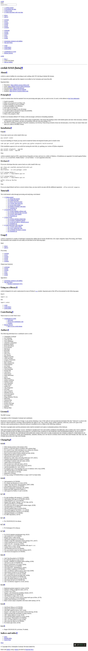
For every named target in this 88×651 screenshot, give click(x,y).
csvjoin (6, 24)
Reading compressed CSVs (15, 284)
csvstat (6, 38)
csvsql (5, 36)
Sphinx (8, 649)
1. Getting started (8, 7)
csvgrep (6, 23)
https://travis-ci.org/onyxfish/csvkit (19, 91)
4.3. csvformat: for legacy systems (17, 230)
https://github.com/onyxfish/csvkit (20, 85)
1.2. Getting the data (13, 200)
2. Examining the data (10, 9)
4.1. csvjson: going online (14, 226)
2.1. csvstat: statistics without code (17, 211)
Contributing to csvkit (10, 51)
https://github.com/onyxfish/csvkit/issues (19, 86)
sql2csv (6, 17)
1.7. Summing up (12, 208)
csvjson (6, 32)
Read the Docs (29, 649)
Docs (5, 59)
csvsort (6, 26)
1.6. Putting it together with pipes (17, 206)
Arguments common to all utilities (13, 41)
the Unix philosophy (73, 98)
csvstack (6, 27)
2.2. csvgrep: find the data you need (17, 212)
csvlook (6, 33)
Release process (8, 53)
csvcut (6, 21)
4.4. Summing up (12, 231)
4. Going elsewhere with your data (13, 12)
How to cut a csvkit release (15, 326)
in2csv (6, 15)
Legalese (10, 323)
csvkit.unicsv (7, 47)
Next (2, 643)
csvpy (5, 35)
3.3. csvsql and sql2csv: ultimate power (18, 222)
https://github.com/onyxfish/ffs (18, 89)
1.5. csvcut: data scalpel (14, 205)
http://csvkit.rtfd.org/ (18, 88)
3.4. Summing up (12, 223)
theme (16, 649)
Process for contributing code (15, 321)
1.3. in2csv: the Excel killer (15, 202)
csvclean (6, 19)
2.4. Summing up (12, 216)
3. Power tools (8, 11)
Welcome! (10, 320)
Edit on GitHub (8, 62)
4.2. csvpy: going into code (15, 228)
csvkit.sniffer (7, 48)
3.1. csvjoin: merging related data (17, 219)
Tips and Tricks (8, 42)
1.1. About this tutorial (14, 199)
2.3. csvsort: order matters (14, 214)
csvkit (2, 1)
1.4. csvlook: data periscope (15, 203)
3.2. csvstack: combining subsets (16, 220)
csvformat (6, 30)
